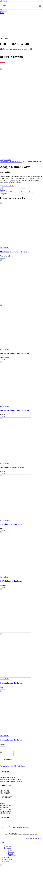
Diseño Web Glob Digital (33, 838)
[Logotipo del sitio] (3, 1)
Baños (6, 162)
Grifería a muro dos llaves (11, 524)
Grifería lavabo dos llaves (11, 581)
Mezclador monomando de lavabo (14, 353)
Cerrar (2, 842)
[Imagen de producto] (15, 347)
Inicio (2, 162)
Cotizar (2, 190)
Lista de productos (8, 186)
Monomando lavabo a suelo (12, 467)
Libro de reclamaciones (21, 827)
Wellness (11, 852)
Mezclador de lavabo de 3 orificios (14, 252)
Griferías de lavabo (15, 162)
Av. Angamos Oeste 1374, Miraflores (12, 766)
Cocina (10, 854)
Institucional (12, 856)
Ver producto (4, 248)
